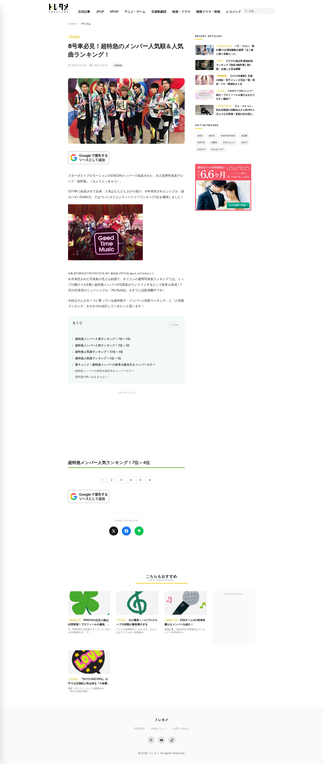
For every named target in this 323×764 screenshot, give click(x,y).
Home (72, 23)
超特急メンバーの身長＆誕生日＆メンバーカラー (104, 370)
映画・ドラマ (181, 12)
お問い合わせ (181, 728)
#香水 (214, 142)
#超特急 (118, 65)
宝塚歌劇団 (158, 12)
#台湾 (244, 135)
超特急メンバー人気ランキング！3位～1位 (102, 345)
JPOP (100, 12)
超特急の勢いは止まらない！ (92, 376)
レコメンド (233, 12)
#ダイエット (229, 142)
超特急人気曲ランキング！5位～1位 (98, 358)
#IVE (200, 135)
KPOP (114, 12)
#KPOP (201, 142)
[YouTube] (161, 740)
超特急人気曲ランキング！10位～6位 (99, 351)
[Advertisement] (126, 428)
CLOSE (174, 324)
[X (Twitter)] (151, 740)
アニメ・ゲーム (134, 12)
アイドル (74, 36)
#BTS (212, 135)
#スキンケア (217, 149)
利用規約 (139, 728)
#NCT (244, 142)
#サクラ (201, 149)
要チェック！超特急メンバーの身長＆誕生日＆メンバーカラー (115, 364)
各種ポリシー (159, 728)
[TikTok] (172, 740)
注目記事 (84, 12)
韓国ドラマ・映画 (208, 12)
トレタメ (161, 719)
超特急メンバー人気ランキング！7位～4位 (102, 338)
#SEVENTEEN (228, 135)
